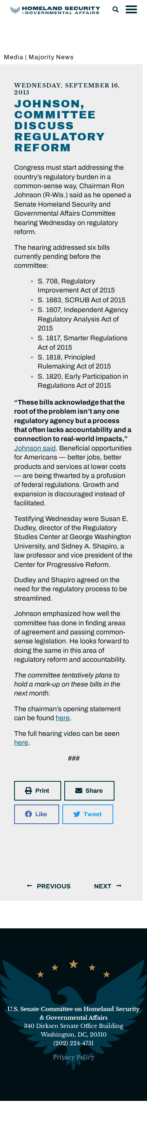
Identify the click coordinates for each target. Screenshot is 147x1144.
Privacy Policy (73, 1057)
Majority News (51, 57)
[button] (115, 9)
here (63, 718)
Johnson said (35, 448)
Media (14, 57)
